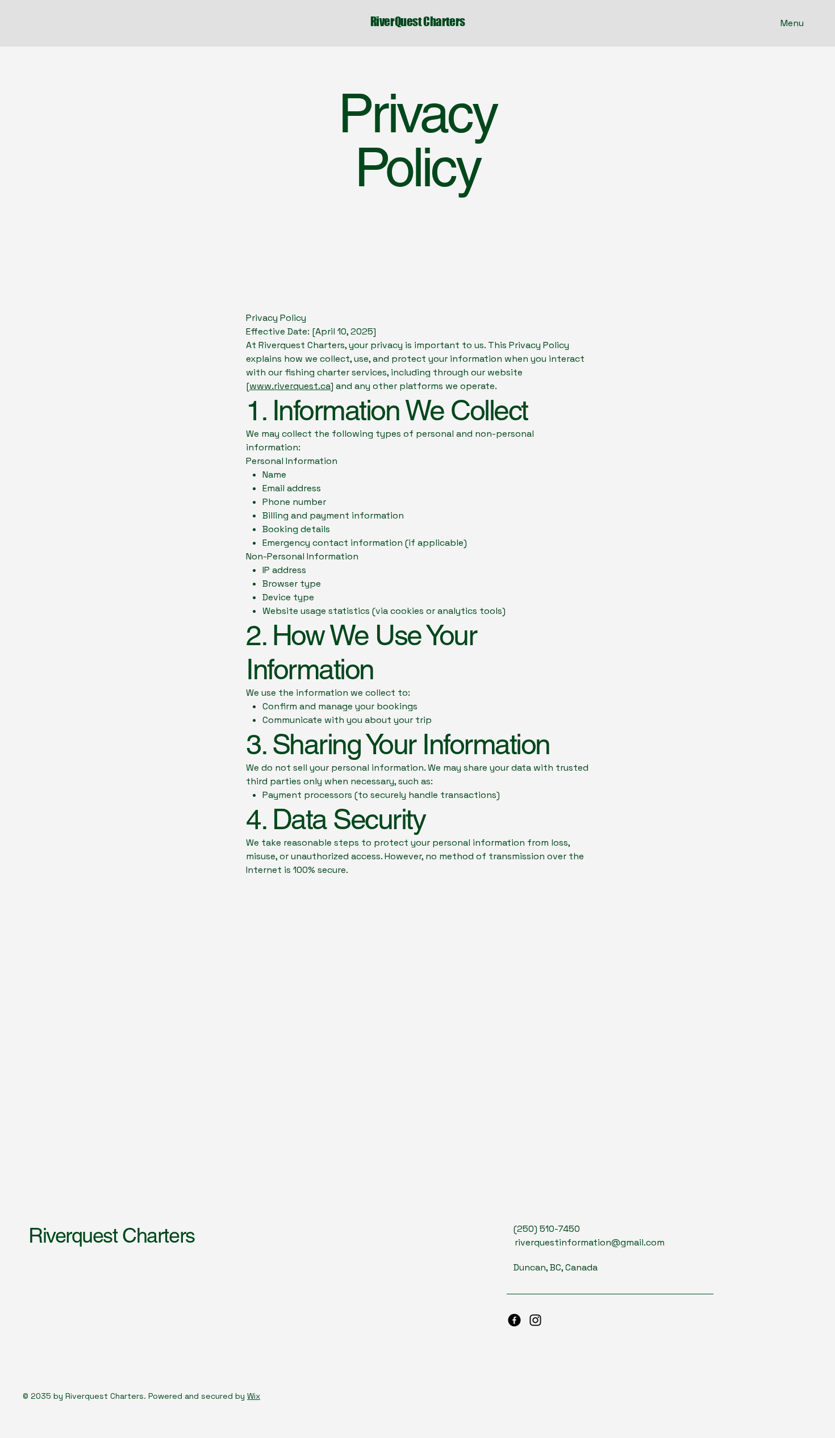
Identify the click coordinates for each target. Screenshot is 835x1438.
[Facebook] (514, 1320)
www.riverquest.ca (290, 386)
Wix (253, 1396)
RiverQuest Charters (417, 21)
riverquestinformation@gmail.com (590, 1242)
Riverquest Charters (111, 1235)
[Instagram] (535, 1320)
